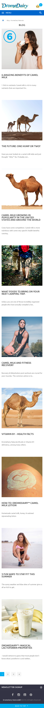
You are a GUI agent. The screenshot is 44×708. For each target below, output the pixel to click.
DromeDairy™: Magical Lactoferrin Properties (17, 646)
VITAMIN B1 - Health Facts (18, 434)
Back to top (20, 706)
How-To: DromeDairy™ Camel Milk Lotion (20, 504)
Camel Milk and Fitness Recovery (16, 363)
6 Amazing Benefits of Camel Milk (20, 76)
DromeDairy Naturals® (12, 700)
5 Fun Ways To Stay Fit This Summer (18, 575)
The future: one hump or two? (21, 146)
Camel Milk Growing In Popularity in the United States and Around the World (21, 217)
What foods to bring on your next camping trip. (21, 292)
